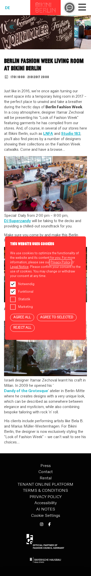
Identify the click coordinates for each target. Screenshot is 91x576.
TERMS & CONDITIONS (45, 491)
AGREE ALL (22, 317)
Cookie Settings (45, 516)
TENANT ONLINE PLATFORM (45, 484)
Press (45, 466)
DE (7, 8)
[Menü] (82, 8)
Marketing (25, 306)
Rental (46, 478)
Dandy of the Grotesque (26, 391)
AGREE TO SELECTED (56, 317)
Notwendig (26, 284)
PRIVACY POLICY (46, 497)
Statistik (24, 299)
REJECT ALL (22, 327)
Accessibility (45, 503)
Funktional (25, 291)
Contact (45, 472)
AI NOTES (45, 509)
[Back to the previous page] (11, 26)
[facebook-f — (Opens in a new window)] (49, 524)
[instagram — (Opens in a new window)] (41, 524)
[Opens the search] (69, 8)
